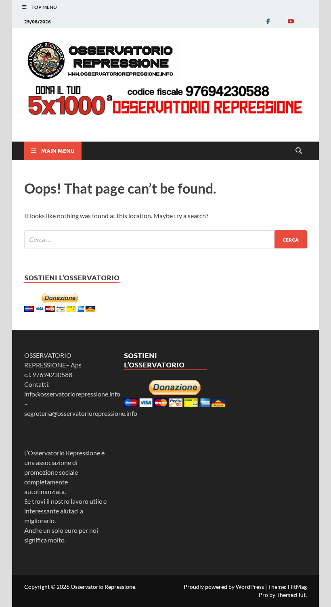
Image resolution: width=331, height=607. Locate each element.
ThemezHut (291, 594)
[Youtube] (290, 21)
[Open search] (299, 151)
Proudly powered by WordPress (224, 586)
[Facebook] (268, 21)
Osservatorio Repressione (103, 586)
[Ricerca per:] (165, 239)
